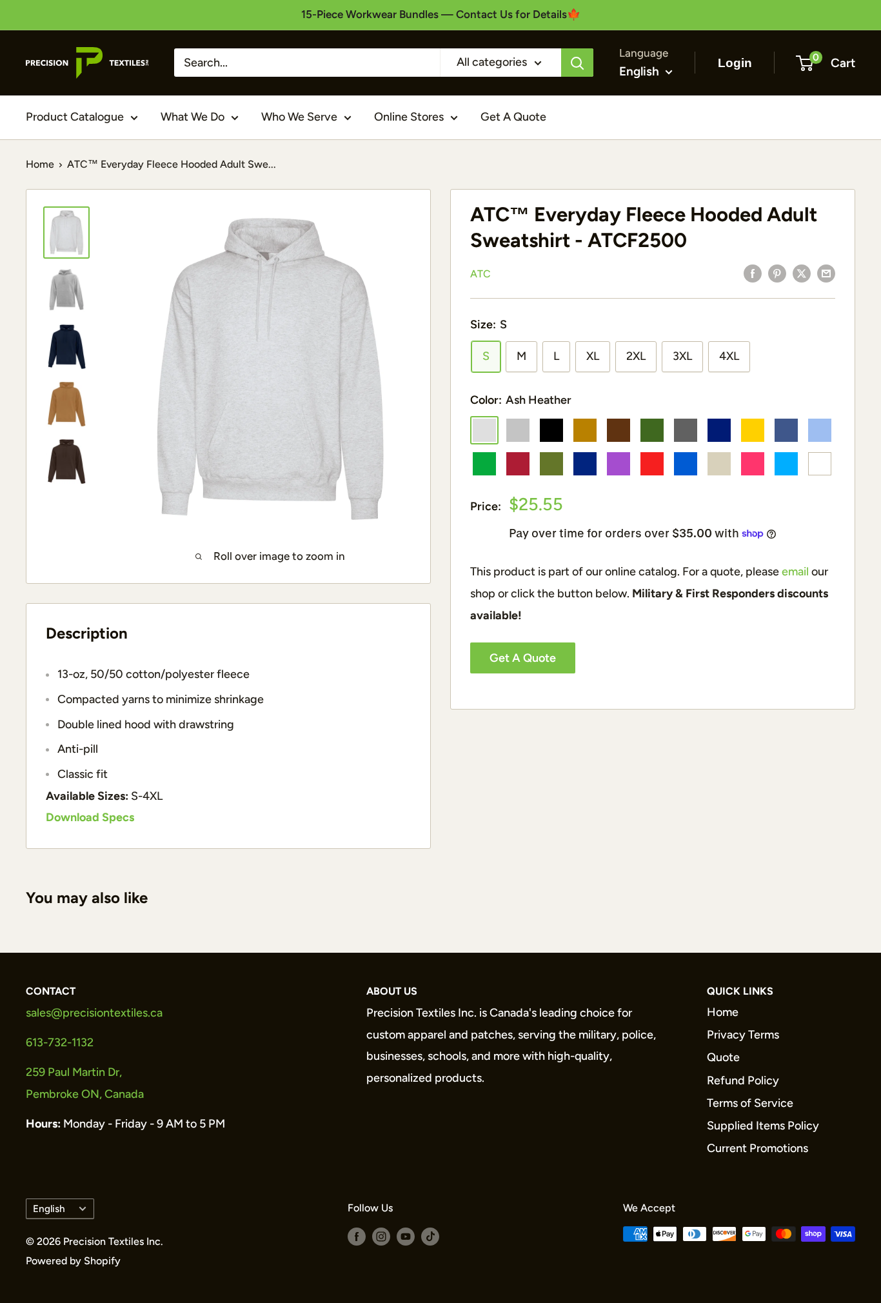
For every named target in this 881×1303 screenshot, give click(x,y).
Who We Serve (299, 117)
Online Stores (409, 117)
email (795, 571)
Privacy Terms (743, 1035)
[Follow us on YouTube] (406, 1236)
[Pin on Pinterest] (777, 273)
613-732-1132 (60, 1042)
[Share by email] (826, 273)
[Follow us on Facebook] (357, 1236)
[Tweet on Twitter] (802, 273)
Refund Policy (743, 1080)
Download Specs (90, 817)
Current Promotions (757, 1148)
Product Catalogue (75, 117)
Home (40, 164)
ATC (480, 274)
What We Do (192, 117)
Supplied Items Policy (763, 1126)
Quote (723, 1057)
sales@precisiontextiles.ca (94, 1013)
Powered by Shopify (73, 1261)
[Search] (577, 62)
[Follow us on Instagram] (381, 1236)
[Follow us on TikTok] (430, 1236)
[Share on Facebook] (753, 273)
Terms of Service (750, 1103)
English (49, 1208)
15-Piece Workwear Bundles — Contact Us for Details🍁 (440, 14)
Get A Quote (513, 117)
